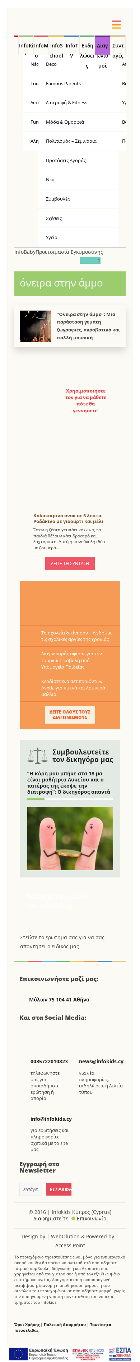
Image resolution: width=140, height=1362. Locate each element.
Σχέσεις (54, 218)
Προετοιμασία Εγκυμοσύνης (69, 251)
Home (16, 45)
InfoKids (26, 48)
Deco (51, 64)
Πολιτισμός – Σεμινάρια (71, 141)
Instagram (64, 1032)
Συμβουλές (58, 199)
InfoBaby (25, 251)
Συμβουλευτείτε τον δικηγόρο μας (82, 755)
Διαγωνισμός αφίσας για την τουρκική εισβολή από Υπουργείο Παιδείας (71, 660)
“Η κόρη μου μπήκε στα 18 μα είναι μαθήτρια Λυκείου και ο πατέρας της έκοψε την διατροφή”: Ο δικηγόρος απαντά (68, 782)
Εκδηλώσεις (87, 48)
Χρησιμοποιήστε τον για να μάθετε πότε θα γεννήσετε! (85, 400)
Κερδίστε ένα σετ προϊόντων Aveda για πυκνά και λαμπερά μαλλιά (73, 687)
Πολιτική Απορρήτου (65, 1324)
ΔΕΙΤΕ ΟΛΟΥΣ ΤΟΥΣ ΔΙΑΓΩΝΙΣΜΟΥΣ (70, 714)
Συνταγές (118, 48)
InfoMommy (41, 48)
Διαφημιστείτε (50, 1218)
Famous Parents (63, 83)
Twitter (45, 1032)
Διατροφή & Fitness (66, 102)
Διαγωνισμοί (102, 48)
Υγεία (51, 237)
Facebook (27, 1032)
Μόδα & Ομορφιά (65, 122)
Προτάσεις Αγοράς (66, 160)
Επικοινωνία (92, 1218)
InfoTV (72, 48)
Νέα (50, 179)
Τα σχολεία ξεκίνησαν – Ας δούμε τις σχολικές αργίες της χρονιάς (76, 635)
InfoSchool (56, 48)
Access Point (70, 1245)
